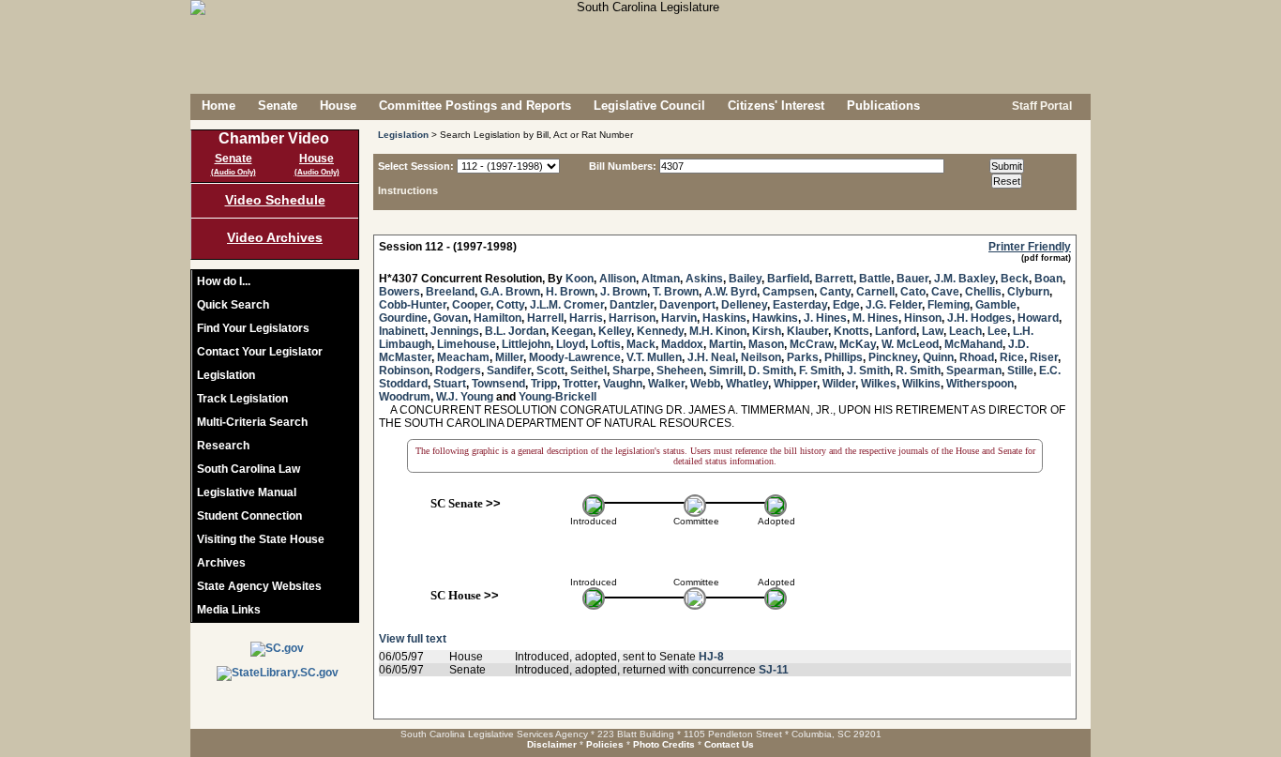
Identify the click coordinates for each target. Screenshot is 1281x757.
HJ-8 (711, 656)
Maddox (682, 344)
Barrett (834, 278)
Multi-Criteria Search (252, 422)
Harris (586, 318)
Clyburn (1028, 291)
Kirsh (766, 331)
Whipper (795, 383)
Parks (803, 357)
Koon (579, 278)
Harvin (679, 318)
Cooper (471, 304)
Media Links (229, 609)
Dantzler (632, 304)
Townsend (498, 383)
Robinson (404, 370)
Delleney (744, 304)
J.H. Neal (711, 357)
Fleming (948, 304)
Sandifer (509, 370)
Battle (875, 278)
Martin (726, 344)
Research (223, 445)
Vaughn (622, 383)
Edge (846, 304)
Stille (1020, 370)
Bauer (912, 278)
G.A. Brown (510, 291)
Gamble (996, 304)
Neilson (761, 357)
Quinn (938, 357)
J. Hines (825, 318)
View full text (412, 638)
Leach (965, 331)
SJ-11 (774, 669)
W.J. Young (464, 396)
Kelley (614, 331)
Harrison (632, 318)
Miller (509, 357)
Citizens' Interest (776, 105)
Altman (660, 278)
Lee (997, 331)
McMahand (973, 344)
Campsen (788, 291)
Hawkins (775, 318)
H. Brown (570, 291)
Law (932, 331)
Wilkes (879, 383)
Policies (605, 744)
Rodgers (458, 370)
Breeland (450, 291)
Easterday (800, 304)
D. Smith (770, 370)
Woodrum (404, 396)
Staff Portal (1040, 106)
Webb (705, 383)
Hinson (923, 318)
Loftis (606, 344)
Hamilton (497, 318)
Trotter (580, 383)
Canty (835, 291)
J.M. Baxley (964, 278)
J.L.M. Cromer (567, 304)
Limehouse (466, 344)
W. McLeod (910, 344)
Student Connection (249, 515)
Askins (704, 278)
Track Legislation (242, 398)
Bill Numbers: (622, 166)
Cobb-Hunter (412, 304)
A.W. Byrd (730, 291)
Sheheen (679, 370)
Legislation (226, 375)
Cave (945, 291)
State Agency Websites (259, 586)
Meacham (463, 357)
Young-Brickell (557, 396)
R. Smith (918, 370)
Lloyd (570, 344)
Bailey (745, 278)
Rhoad (976, 357)
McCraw (812, 344)
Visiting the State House (260, 539)
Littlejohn (526, 344)
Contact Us (729, 744)
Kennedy (660, 331)
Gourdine (403, 318)
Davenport (687, 304)
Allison (617, 278)
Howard (1038, 318)
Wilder (838, 383)
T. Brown (676, 291)
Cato (913, 291)
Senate (277, 105)
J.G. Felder (894, 304)
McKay (857, 344)
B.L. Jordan (515, 331)
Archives (221, 562)
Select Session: (416, 166)
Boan (1048, 278)
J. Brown (623, 291)
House (338, 105)
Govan (450, 318)
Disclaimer (552, 744)
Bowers (399, 291)
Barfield (788, 278)
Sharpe (631, 370)
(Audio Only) (233, 172)
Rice (1012, 357)
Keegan (572, 331)
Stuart (449, 383)
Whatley (747, 383)
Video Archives (275, 237)
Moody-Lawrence (575, 357)
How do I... (223, 281)
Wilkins (921, 383)
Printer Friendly (1029, 246)
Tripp (544, 383)
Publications (883, 105)
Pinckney (892, 357)
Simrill (726, 370)
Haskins (724, 318)
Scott (550, 370)
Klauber (807, 331)
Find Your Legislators (253, 328)
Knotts (851, 331)
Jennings (454, 331)
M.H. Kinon (717, 331)
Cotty (510, 304)
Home (218, 105)
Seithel (588, 370)
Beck (1015, 278)
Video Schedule (275, 199)
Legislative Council (649, 105)
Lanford (895, 331)
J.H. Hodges (979, 318)
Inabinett (402, 331)
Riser (1044, 357)
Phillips (843, 357)
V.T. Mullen (654, 357)
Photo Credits (664, 744)
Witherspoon (980, 383)
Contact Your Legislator (260, 351)
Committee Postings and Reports (475, 105)
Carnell (875, 291)
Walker (666, 383)
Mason (766, 344)
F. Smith (820, 370)
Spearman (974, 370)
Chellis (983, 291)
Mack (641, 344)
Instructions (408, 190)
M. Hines (875, 318)
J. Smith (868, 370)
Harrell (545, 318)
